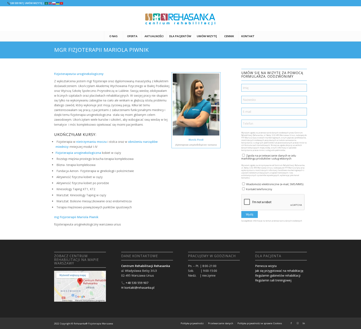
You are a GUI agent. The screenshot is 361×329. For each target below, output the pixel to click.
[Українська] (58, 3)
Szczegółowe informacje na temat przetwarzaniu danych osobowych (271, 220)
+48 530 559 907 (137, 283)
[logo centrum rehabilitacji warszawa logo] (180, 18)
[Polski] (54, 3)
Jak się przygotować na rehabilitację (279, 271)
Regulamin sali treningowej (273, 280)
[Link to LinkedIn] (304, 323)
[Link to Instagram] (297, 323)
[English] (50, 3)
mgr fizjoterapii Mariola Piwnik (101, 49)
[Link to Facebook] (291, 323)
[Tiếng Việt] (62, 3)
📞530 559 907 (15, 3)
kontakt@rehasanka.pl (139, 288)
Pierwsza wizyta (266, 266)
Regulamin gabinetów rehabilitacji (277, 275)
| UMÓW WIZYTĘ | (33, 3)
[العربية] (46, 3)
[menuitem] (113, 36)
